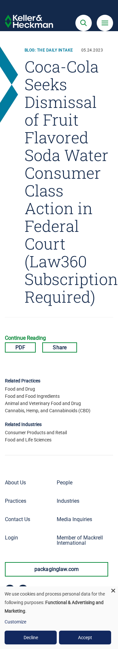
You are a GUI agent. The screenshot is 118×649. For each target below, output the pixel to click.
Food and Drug (20, 389)
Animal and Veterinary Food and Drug (43, 403)
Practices (15, 501)
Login (11, 538)
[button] (83, 23)
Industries (68, 501)
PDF (20, 347)
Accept (85, 637)
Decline (31, 637)
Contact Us (17, 519)
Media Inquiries (74, 519)
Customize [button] (15, 621)
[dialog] (59, 617)
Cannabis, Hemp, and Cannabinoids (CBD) (47, 410)
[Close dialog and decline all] (113, 590)
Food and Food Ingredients (32, 396)
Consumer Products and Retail (36, 432)
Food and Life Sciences (28, 439)
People (64, 482)
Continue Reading (25, 338)
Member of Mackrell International (80, 540)
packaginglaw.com (56, 569)
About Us (15, 482)
